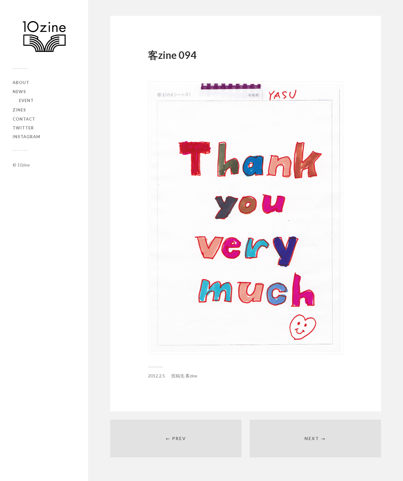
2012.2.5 (156, 375)
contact (24, 119)
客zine (191, 375)
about (21, 82)
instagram (26, 136)
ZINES (19, 109)
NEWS (19, 91)
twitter (23, 127)
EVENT (26, 100)
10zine (23, 164)
